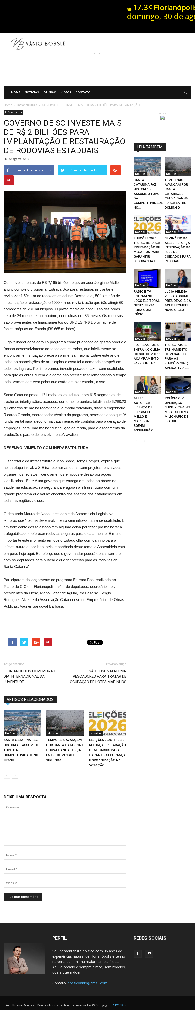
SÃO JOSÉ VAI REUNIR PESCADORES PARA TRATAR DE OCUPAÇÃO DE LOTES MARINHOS (98, 676)
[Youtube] (149, 954)
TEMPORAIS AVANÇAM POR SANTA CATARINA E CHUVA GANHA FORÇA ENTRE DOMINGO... (176, 193)
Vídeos (66, 92)
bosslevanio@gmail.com (87, 983)
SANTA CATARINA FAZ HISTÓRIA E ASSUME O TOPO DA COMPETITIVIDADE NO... (148, 193)
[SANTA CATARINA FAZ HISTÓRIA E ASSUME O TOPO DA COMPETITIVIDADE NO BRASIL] (22, 723)
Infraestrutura (13, 112)
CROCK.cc (120, 1005)
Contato (83, 92)
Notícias (32, 92)
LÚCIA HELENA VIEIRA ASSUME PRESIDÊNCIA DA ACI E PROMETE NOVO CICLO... (178, 301)
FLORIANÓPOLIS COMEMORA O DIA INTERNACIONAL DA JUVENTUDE (30, 676)
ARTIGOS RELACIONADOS (30, 699)
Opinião (49, 92)
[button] (185, 92)
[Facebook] (138, 954)
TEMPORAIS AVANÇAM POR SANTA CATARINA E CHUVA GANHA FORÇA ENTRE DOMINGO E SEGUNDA (65, 750)
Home (15, 92)
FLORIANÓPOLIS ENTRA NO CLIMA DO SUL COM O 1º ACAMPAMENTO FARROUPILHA (147, 354)
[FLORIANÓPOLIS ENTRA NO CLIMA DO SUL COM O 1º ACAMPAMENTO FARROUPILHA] (147, 331)
